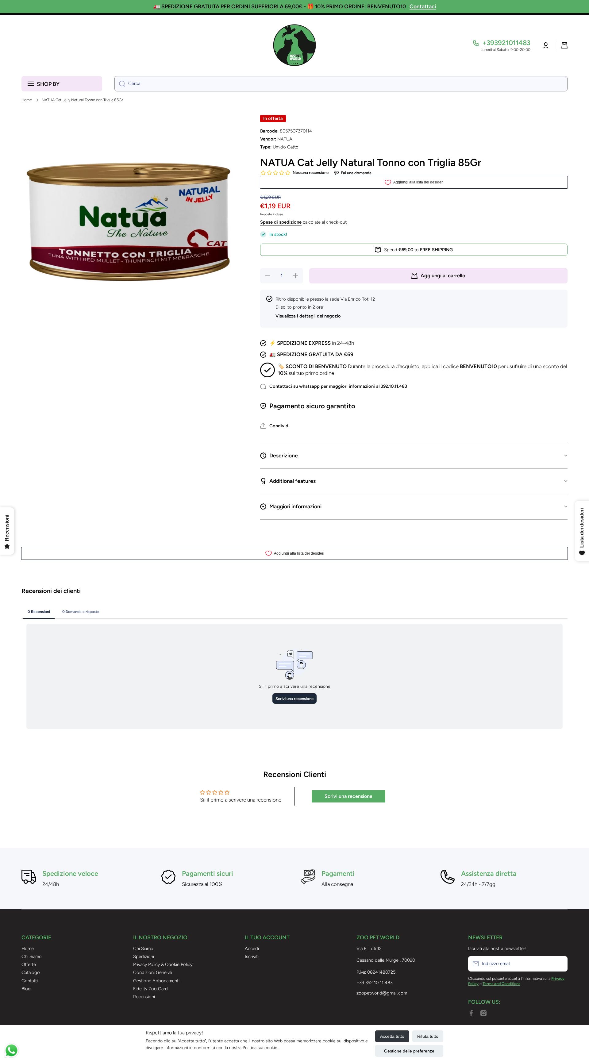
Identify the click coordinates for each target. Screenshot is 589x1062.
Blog (26, 988)
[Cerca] (119, 83)
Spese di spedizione (281, 222)
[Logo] (294, 45)
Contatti (29, 980)
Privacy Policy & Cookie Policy (162, 964)
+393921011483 (506, 43)
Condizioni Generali (152, 972)
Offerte (28, 964)
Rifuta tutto (427, 1036)
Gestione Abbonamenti (156, 980)
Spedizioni (143, 956)
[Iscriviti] (560, 964)
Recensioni (144, 996)
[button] (564, 45)
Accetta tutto (392, 1036)
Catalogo (30, 972)
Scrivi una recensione (348, 796)
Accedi (252, 948)
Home (26, 100)
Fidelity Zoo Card (150, 988)
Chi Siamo (31, 956)
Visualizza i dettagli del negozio (308, 316)
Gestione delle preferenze (409, 1051)
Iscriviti (252, 956)
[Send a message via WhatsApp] (11, 1050)
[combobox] (341, 83)
